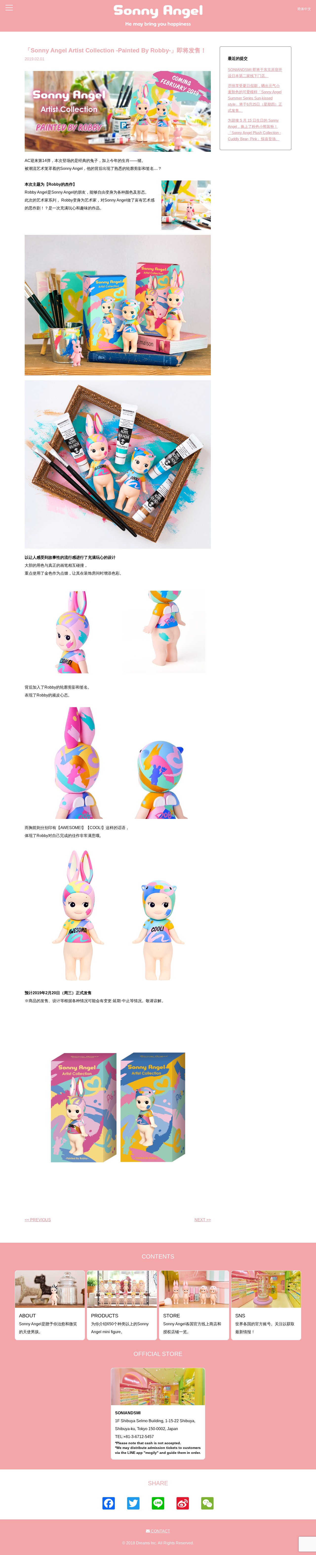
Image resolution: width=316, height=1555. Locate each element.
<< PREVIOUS (38, 1220)
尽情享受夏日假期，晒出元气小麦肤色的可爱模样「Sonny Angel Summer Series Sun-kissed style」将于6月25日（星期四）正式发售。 (255, 98)
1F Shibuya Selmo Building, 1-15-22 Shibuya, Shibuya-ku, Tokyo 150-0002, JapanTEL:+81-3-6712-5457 (158, 1433)
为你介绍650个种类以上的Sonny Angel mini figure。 (120, 1323)
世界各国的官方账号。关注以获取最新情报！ (265, 1323)
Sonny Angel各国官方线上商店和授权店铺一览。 (192, 1323)
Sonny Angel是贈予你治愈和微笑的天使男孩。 (48, 1323)
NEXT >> (203, 1220)
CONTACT (160, 1531)
